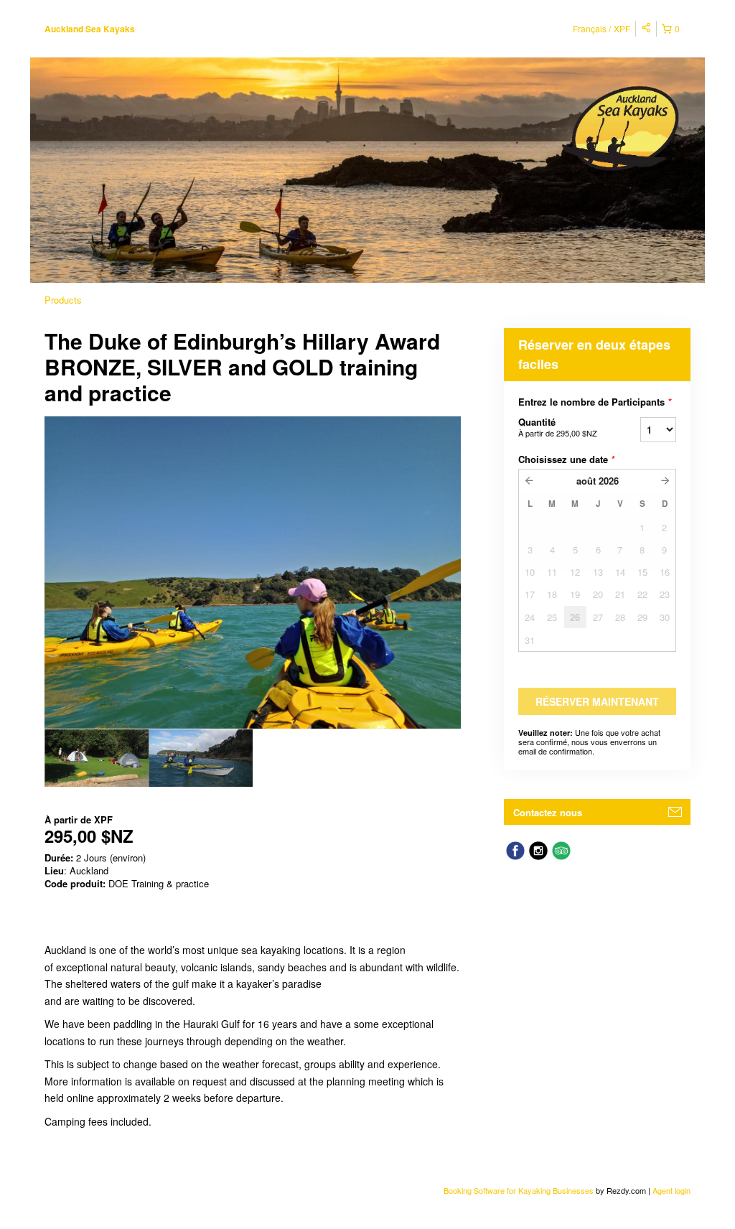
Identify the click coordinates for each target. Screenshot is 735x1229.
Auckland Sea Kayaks (90, 28)
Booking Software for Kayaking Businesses (520, 1190)
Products (63, 300)
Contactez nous (547, 812)
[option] (97, 758)
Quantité (557, 427)
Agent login (671, 1190)
